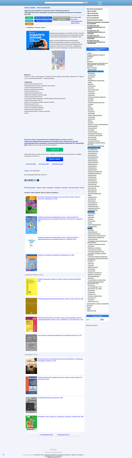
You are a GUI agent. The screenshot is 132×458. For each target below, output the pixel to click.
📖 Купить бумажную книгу (43, 17)
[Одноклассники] (27, 180)
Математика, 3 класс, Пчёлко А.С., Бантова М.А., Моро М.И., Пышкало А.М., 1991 (61, 416)
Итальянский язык (93, 157)
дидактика (64, 187)
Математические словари (95, 20)
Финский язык (92, 199)
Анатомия (91, 98)
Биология (90, 84)
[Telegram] (34, 180)
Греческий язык (92, 180)
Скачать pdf (55, 149)
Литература (91, 77)
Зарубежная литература (95, 133)
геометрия (57, 187)
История (90, 108)
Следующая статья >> (63, 434)
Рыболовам (91, 292)
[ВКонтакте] (25, 180)
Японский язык (92, 191)
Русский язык (92, 75)
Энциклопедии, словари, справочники (98, 303)
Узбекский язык (92, 168)
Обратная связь (91, 310)
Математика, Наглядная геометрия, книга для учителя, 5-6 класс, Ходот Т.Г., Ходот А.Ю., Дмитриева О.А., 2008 (59, 197)
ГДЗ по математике (93, 15)
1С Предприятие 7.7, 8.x (95, 286)
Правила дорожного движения (96, 97)
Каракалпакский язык (94, 208)
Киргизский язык (92, 204)
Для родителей (92, 139)
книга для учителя (74, 187)
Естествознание (92, 131)
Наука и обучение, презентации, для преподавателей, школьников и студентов (97, 65)
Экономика (91, 217)
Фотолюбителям (92, 232)
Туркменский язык (93, 206)
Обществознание (93, 126)
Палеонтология (92, 128)
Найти (89, 309)
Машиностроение (93, 267)
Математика (91, 73)
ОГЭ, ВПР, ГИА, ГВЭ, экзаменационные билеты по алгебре (96, 27)
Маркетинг (91, 215)
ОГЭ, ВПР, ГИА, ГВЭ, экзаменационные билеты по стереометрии (96, 42)
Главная (89, 53)
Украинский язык (92, 160)
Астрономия (91, 117)
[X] (38, 180)
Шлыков (39, 187)
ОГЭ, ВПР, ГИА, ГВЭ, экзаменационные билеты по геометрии (96, 32)
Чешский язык (92, 188)
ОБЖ (89, 106)
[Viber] (32, 180)
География (91, 130)
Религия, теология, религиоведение (98, 124)
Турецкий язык (92, 177)
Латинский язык (92, 158)
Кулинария (91, 299)
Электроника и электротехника (96, 235)
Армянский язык (92, 164)
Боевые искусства (93, 301)
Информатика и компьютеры (96, 80)
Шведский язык (92, 190)
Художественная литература (96, 102)
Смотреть (29, 24)
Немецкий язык (92, 155)
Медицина (91, 278)
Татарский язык (92, 166)
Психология (91, 111)
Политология (91, 86)
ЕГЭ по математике (93, 17)
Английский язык (93, 149)
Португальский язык (93, 186)
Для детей (91, 88)
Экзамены (90, 61)
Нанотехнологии (92, 239)
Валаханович (31, 187)
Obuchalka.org (28, 454)
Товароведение (92, 226)
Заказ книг (91, 263)
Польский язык (92, 184)
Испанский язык (92, 153)
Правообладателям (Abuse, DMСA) (76, 22)
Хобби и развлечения (94, 233)
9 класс (82, 187)
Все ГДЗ (89, 58)
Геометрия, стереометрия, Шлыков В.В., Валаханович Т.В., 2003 (56, 255)
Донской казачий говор (94, 193)
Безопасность (92, 297)
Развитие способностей (94, 272)
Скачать (29, 17)
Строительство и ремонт (95, 249)
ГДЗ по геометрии (92, 13)
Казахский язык (92, 179)
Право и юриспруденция (95, 115)
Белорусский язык (93, 162)
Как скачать (74, 19)
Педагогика (91, 95)
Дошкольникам (92, 69)
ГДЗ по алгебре (91, 11)
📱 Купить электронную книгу (43, 20)
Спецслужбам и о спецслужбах (97, 280)
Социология (91, 93)
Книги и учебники (92, 67)
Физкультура (91, 119)
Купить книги (54, 159)
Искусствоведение (93, 89)
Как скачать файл (31, 164)
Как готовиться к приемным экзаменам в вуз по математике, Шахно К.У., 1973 (60, 335)
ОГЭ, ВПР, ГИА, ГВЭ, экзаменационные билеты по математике (96, 37)
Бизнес (90, 222)
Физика (90, 78)
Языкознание (92, 200)
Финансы (90, 219)
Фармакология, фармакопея (96, 237)
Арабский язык (92, 175)
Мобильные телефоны (94, 248)
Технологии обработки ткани (96, 251)
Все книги (90, 305)
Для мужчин (91, 290)
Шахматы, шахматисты (94, 274)
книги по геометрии (47, 187)
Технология (91, 91)
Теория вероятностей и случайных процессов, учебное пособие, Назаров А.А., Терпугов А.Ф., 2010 (60, 378)
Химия (90, 82)
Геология (90, 261)
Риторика (90, 104)
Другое (89, 307)
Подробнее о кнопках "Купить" (36, 27)
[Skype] (36, 180)
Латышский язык (92, 182)
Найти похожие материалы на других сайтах (61, 18)
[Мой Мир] (29, 180)
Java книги (91, 265)
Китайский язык (92, 197)
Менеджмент (91, 213)
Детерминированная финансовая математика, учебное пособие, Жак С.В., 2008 (60, 298)
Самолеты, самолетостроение (96, 244)
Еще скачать (29, 20)
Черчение (91, 109)
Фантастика (91, 285)
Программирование (93, 276)
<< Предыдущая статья (46, 434)
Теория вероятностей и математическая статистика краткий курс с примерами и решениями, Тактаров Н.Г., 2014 (60, 359)
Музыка (90, 120)
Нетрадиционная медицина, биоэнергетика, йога (95, 282)
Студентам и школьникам (95, 135)
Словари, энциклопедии (95, 296)
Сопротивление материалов (96, 146)
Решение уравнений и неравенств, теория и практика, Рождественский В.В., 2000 (59, 280)
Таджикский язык (93, 210)
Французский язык (93, 151)
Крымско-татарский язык (95, 171)
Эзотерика (91, 230)
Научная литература (94, 141)
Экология (90, 122)
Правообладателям (57, 164)
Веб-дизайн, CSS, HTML (95, 288)
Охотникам (91, 246)
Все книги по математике (94, 9)
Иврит (90, 195)
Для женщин (91, 269)
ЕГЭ (88, 59)
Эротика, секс (92, 294)
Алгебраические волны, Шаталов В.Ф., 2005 (50, 397)
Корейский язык (92, 169)
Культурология (92, 137)
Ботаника (90, 100)
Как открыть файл (76, 17)
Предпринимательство (94, 224)
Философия (91, 113)
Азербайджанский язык (94, 173)
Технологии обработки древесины (97, 256)
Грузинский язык (92, 202)
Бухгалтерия (91, 221)
